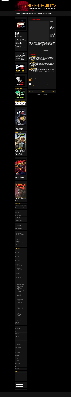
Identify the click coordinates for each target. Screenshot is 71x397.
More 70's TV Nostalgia (19, 311)
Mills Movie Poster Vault (20, 233)
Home (43, 91)
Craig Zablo (17, 336)
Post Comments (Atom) (44, 94)
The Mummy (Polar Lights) (20, 234)
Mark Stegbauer (17, 352)
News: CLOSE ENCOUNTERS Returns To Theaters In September (20, 243)
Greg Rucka (17, 342)
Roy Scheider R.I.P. (20, 308)
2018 (17, 251)
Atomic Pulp (17, 212)
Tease (18, 313)
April (18, 276)
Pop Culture (33, 52)
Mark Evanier (17, 350)
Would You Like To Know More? (20, 282)
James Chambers (18, 347)
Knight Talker (19, 295)
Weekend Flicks (19, 296)
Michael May (17, 357)
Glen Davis (32, 78)
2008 (17, 264)
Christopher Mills (33, 62)
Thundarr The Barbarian (19, 305)
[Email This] (43, 50)
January (18, 320)
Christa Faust (17, 333)
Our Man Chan (19, 303)
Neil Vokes (16, 358)
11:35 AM (32, 60)
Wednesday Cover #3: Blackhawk (20, 285)
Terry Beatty (17, 366)
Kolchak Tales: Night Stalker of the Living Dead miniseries (20, 205)
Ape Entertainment (18, 225)
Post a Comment (32, 87)
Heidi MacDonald (18, 344)
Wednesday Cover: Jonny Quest (20, 302)
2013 (17, 257)
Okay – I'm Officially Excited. (20, 300)
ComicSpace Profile (18, 215)
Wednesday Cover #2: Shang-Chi (20, 291)
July (18, 272)
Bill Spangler (33, 68)
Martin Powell (17, 355)
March (18, 277)
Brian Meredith (17, 328)
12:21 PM (32, 66)
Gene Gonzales (17, 339)
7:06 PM (32, 85)
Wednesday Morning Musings (20, 287)
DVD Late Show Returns (19, 315)
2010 (17, 261)
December (19, 265)
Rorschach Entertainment (19, 228)
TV (35, 52)
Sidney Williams (17, 363)
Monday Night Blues (20, 294)
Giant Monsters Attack (18, 341)
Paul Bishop (17, 360)
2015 (17, 255)
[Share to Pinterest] (47, 50)
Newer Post (31, 91)
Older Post (54, 91)
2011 (17, 260)
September (19, 269)
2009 (17, 263)
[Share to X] (45, 50)
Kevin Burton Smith (18, 349)
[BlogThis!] (44, 50)
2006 (17, 323)
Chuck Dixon (17, 334)
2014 (17, 256)
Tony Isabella (17, 368)
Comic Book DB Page (18, 220)
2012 (17, 259)
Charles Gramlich (33, 56)
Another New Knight (20, 298)
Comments (18, 386)
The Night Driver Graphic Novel (20, 207)
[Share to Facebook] (46, 50)
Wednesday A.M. (19, 292)
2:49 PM (32, 81)
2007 (17, 322)
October (18, 268)
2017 (17, 252)
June (18, 273)
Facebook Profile (17, 217)
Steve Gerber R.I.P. (20, 307)
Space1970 (18, 241)
